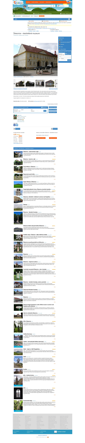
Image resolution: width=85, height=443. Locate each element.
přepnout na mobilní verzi (42, 435)
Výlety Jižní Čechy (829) (52, 417)
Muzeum (26, 35)
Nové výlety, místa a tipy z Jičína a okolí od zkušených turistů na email (56, 19)
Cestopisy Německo (16, 420)
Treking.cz (50, 428)
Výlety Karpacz (62, 424)
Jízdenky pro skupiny (53, 107)
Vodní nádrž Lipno (28, 418)
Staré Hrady (37, 23)
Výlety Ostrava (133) (63, 420)
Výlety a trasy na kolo (63, 425)
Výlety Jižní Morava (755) (64, 422)
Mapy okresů (31, 7)
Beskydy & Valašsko (40, 421)
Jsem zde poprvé (16, 431)
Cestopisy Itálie (16, 418)
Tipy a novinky (31, 21)
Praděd (26, 422)
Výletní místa (45, 28)
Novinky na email (61, 431)
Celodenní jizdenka (52, 112)
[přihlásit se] (68, 1)
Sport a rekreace (51, 28)
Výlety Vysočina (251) (63, 421)
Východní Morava (40, 417)
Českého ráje (47, 23)
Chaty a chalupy (46, 21)
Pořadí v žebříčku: (16, 143)
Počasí (62, 46)
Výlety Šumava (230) (51, 420)
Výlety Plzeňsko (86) (63, 418)
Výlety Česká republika (52, 416)
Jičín (16, 19)
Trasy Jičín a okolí (54, 29)
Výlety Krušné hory (51, 425)
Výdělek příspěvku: (19, 117)
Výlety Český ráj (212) (51, 418)
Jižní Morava (39, 418)
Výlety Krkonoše (51, 424)
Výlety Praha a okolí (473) (64, 416)
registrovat (68, 2)
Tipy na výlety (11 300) (38, 7)
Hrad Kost (26, 421)
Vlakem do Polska (16, 428)
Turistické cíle (15, 35)
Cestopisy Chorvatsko (17, 425)
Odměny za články (30, 431)
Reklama (14, 432)
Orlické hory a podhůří (40, 425)
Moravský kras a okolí (40, 424)
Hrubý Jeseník (39, 420)
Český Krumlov (27, 428)
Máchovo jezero (27, 416)
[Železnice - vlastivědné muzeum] (35, 59)
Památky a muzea (31, 28)
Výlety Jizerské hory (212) (52, 421)
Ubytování (62, 44)
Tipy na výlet (31, 29)
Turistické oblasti (39, 416)
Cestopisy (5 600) (16, 416)
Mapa (61, 39)
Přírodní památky (38, 28)
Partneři (28, 432)
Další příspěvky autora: (20, 118)
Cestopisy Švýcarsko (16, 424)
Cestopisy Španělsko (16, 421)
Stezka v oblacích (28, 425)
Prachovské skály (28, 424)
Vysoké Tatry (39, 428)
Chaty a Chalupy (63, 49)
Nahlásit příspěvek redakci (20, 121)
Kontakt (41, 432)
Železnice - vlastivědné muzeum (18, 76)
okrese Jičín (57, 22)
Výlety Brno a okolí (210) (64, 417)
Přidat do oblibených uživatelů (22, 116)
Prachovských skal (53, 23)
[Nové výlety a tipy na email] (69, 19)
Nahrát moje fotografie (53, 88)
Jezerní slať (27, 417)
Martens (32, 76)
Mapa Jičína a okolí (64, 21)
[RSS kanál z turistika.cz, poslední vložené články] (48, 437)
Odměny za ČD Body (53, 109)
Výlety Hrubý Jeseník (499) (52, 422)
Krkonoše (38, 422)
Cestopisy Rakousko (16, 417)
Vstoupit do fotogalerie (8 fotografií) (20, 88)
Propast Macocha (28, 420)
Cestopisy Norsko (16, 422)
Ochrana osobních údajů (64, 428)
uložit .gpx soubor (37, 101)
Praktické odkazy (43, 431)
